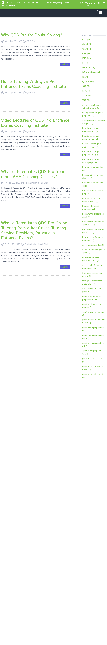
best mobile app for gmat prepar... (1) (91, 200)
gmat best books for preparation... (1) (91, 298)
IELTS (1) (86, 58)
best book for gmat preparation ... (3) (91, 130)
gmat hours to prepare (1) (92, 360)
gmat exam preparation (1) (93, 329)
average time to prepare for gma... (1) (93, 122)
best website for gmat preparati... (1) (92, 239)
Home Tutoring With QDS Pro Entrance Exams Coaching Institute (33, 84)
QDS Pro (83, 3)
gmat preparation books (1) (93, 376)
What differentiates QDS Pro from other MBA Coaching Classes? (32, 174)
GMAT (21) (87, 48)
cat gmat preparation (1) (93, 245)
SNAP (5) (86, 90)
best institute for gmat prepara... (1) (92, 192)
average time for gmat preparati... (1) (92, 114)
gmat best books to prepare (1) (91, 306)
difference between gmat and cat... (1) (91, 259)
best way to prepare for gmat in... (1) (93, 231)
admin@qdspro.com (59, 3)
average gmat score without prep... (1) (91, 107)
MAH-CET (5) (88, 67)
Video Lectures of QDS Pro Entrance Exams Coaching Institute (35, 123)
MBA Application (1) (91, 72)
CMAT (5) (86, 44)
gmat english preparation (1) (93, 314)
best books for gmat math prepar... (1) (91, 145)
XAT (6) (86, 100)
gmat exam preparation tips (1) (93, 352)
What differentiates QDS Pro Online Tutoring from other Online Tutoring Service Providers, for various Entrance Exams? (34, 230)
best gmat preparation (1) (92, 169)
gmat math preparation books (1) (92, 368)
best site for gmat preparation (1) (90, 208)
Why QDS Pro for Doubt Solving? (31, 35)
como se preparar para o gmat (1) (93, 251)
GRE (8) (86, 53)
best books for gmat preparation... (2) (91, 153)
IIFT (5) (85, 62)
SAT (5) (86, 86)
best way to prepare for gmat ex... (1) (93, 223)
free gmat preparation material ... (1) (92, 282)
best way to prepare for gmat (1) (93, 215)
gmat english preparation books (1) (93, 321)
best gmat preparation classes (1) (92, 177)
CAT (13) (86, 39)
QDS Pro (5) (88, 81)
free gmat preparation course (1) (92, 275)
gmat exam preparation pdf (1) (93, 345)
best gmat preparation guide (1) (92, 184)
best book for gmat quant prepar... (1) (91, 138)
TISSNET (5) (88, 95)
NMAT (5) (86, 76)
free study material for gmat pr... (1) (92, 290)
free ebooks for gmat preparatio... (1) (92, 267)
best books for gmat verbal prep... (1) (91, 161)
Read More (65, 64)
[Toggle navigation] (100, 12)
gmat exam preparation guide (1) (93, 337)
